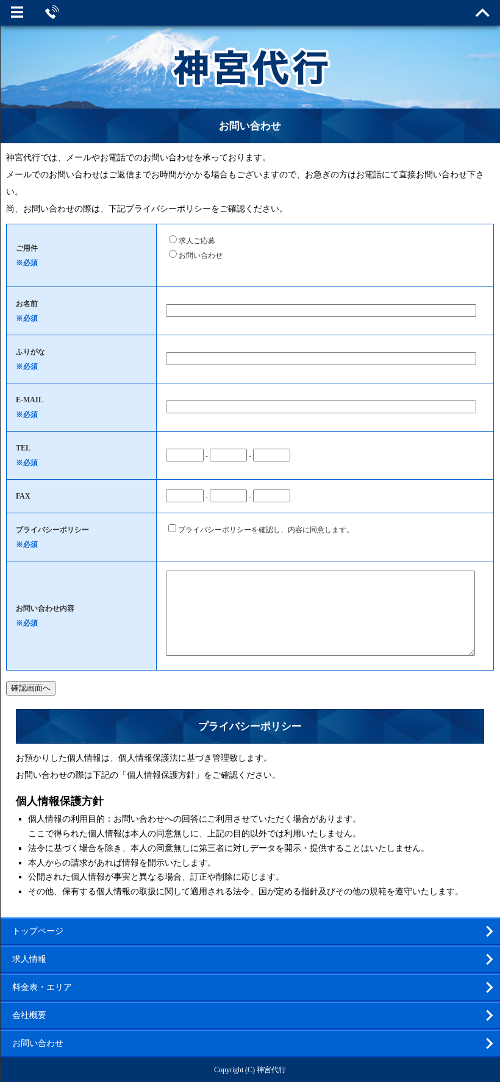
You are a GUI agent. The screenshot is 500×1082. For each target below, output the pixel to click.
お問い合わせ (201, 255)
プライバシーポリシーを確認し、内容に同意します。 (266, 529)
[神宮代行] (250, 79)
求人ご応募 (197, 241)
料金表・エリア (42, 987)
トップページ (37, 931)
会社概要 (29, 1015)
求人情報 (29, 959)
